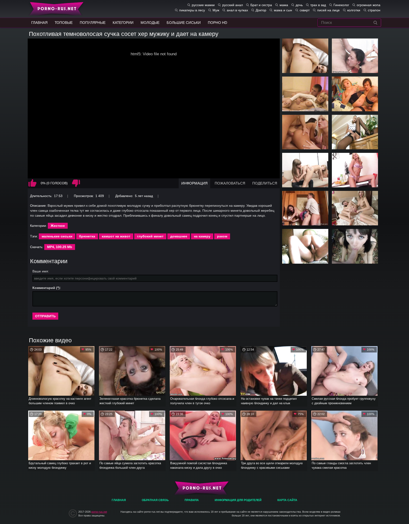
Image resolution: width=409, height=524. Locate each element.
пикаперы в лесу (192, 10)
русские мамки (203, 5)
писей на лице (328, 10)
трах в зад (318, 5)
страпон (374, 10)
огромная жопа (368, 5)
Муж (216, 10)
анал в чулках (237, 10)
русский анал (232, 5)
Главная (55, 8)
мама (284, 5)
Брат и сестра (261, 5)
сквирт (305, 10)
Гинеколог (341, 5)
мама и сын (283, 10)
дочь (299, 5)
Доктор (261, 10)
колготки (353, 10)
